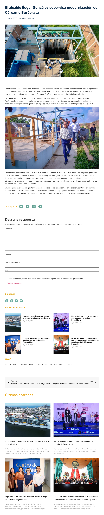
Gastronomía (58, 364)
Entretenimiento (27, 364)
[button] (21, 206)
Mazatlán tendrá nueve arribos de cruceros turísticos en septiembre (36, 317)
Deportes (68, 364)
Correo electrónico (13, 262)
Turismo (16, 364)
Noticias (8, 364)
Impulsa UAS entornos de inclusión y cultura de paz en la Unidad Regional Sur (36, 340)
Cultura (37, 364)
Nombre (9, 254)
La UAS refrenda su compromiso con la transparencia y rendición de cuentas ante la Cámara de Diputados (85, 341)
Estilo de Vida (47, 364)
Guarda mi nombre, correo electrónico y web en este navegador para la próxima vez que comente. (45, 278)
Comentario (10, 228)
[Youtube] (21, 300)
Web (6, 270)
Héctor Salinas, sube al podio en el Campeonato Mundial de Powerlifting (84, 318)
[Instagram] (11, 300)
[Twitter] (16, 300)
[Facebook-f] (6, 300)
